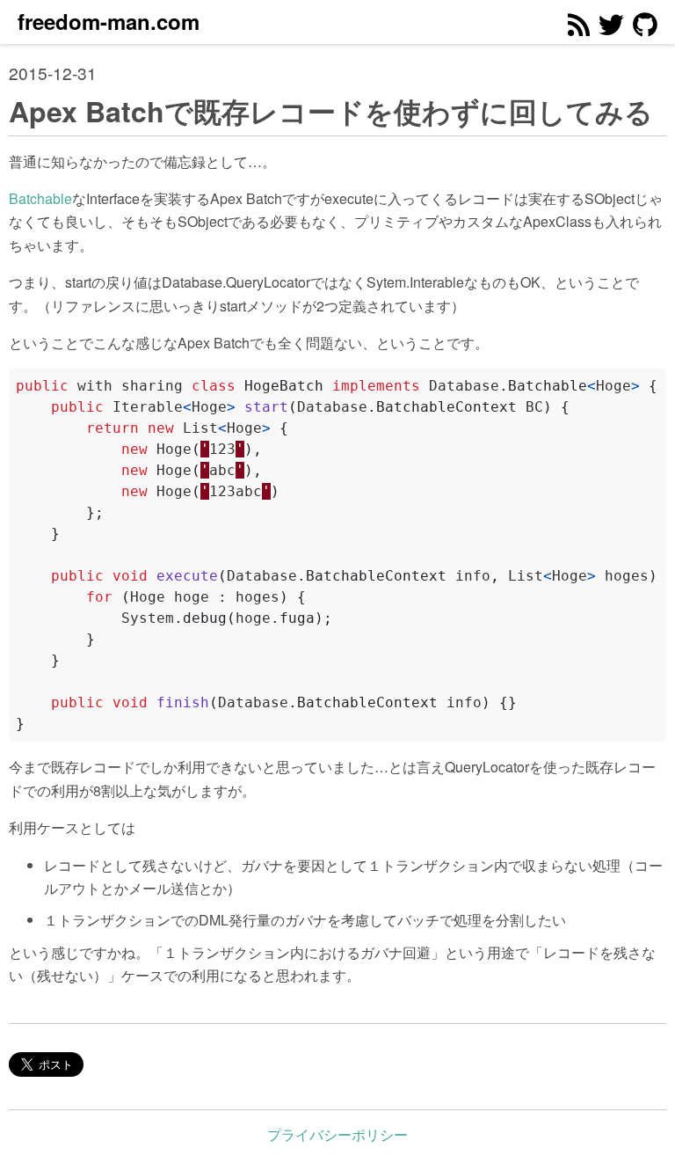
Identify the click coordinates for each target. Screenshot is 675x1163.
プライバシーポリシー (337, 1134)
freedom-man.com (109, 21)
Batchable (40, 198)
